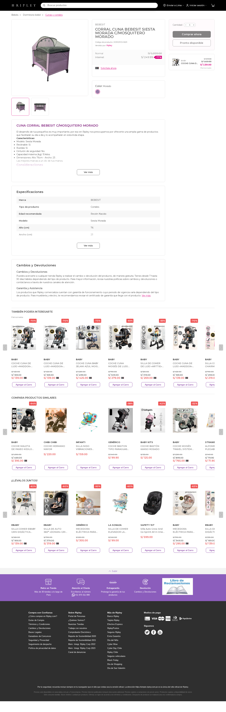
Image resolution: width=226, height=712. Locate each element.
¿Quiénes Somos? (76, 620)
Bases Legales (35, 632)
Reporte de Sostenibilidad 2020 (82, 636)
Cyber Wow (112, 644)
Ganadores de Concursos (39, 636)
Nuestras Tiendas (76, 624)
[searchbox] (103, 5)
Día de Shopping (114, 664)
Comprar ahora (191, 34)
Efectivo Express (115, 624)
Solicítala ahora (108, 68)
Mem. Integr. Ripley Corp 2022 (81, 644)
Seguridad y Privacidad (38, 640)
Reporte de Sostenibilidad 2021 (82, 640)
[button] (213, 5)
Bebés (14, 15)
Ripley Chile (112, 652)
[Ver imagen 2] (40, 107)
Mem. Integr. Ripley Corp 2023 (81, 648)
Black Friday (113, 660)
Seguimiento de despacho (40, 644)
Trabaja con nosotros (77, 628)
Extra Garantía (113, 636)
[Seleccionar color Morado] (97, 91)
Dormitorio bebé (32, 15)
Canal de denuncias (77, 652)
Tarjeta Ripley (113, 620)
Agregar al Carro (24, 384)
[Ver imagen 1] (20, 107)
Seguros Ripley (114, 632)
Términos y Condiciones (39, 624)
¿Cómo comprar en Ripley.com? (42, 616)
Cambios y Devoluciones (39, 628)
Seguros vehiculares (116, 656)
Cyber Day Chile (114, 648)
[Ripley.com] (26, 5)
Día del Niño (112, 640)
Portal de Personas (76, 616)
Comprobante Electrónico (79, 632)
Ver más (88, 172)
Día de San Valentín (116, 668)
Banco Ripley (113, 616)
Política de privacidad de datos (42, 648)
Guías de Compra (36, 620)
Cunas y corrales (54, 15)
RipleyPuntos (113, 628)
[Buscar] (44, 5)
